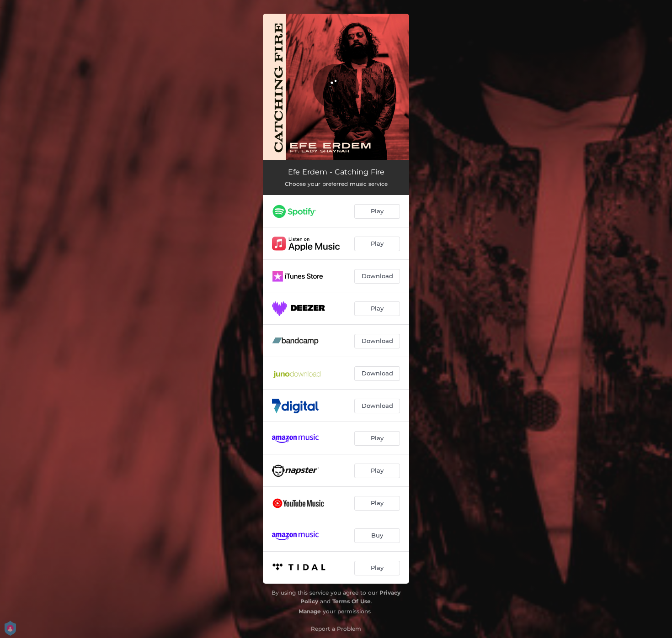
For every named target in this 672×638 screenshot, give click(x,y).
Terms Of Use (351, 601)
